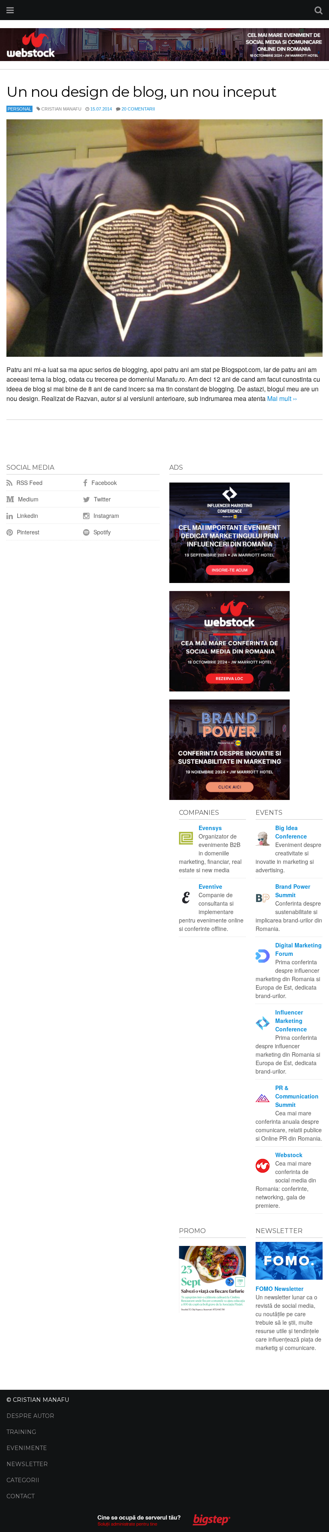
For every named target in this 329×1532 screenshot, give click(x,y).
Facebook (103, 483)
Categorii (22, 1480)
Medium (27, 499)
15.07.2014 (101, 108)
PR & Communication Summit (297, 1096)
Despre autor (30, 1416)
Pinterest (27, 532)
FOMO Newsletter (279, 1289)
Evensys (210, 828)
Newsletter (27, 1464)
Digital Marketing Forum (298, 949)
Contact (20, 1496)
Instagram (105, 515)
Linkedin (26, 515)
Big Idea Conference (291, 832)
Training (21, 1432)
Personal (19, 108)
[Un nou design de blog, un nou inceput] (164, 238)
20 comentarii (138, 108)
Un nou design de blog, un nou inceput (141, 91)
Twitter (101, 499)
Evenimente (26, 1448)
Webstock (289, 1155)
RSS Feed (29, 483)
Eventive (210, 886)
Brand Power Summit (292, 890)
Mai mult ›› (281, 398)
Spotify (101, 532)
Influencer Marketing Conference (291, 1020)
